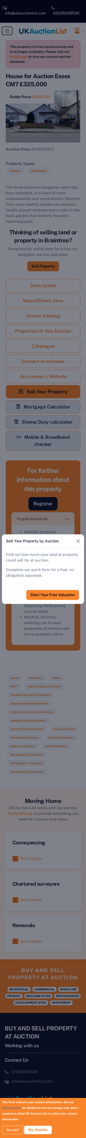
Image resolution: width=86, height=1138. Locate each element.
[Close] (78, 541)
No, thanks (38, 1130)
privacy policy (11, 1108)
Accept (12, 1130)
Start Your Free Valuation (52, 595)
